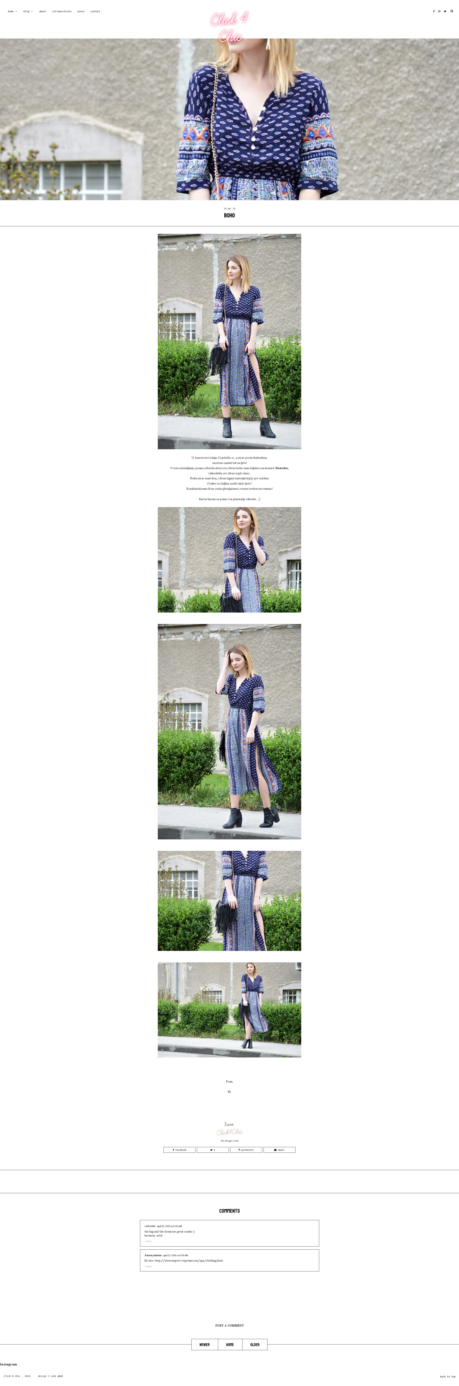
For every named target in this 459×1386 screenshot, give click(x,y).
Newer (205, 1344)
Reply (148, 1241)
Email (280, 1149)
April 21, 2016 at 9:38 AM (175, 1255)
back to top (448, 1376)
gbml (60, 1376)
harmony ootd (153, 1235)
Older (254, 1344)
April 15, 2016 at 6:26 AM (169, 1226)
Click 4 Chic (229, 28)
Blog (26, 11)
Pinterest (247, 1149)
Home (10, 11)
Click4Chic (229, 1132)
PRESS (81, 11)
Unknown (150, 1226)
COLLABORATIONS (62, 11)
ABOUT (42, 11)
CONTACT (95, 11)
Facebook (180, 1149)
